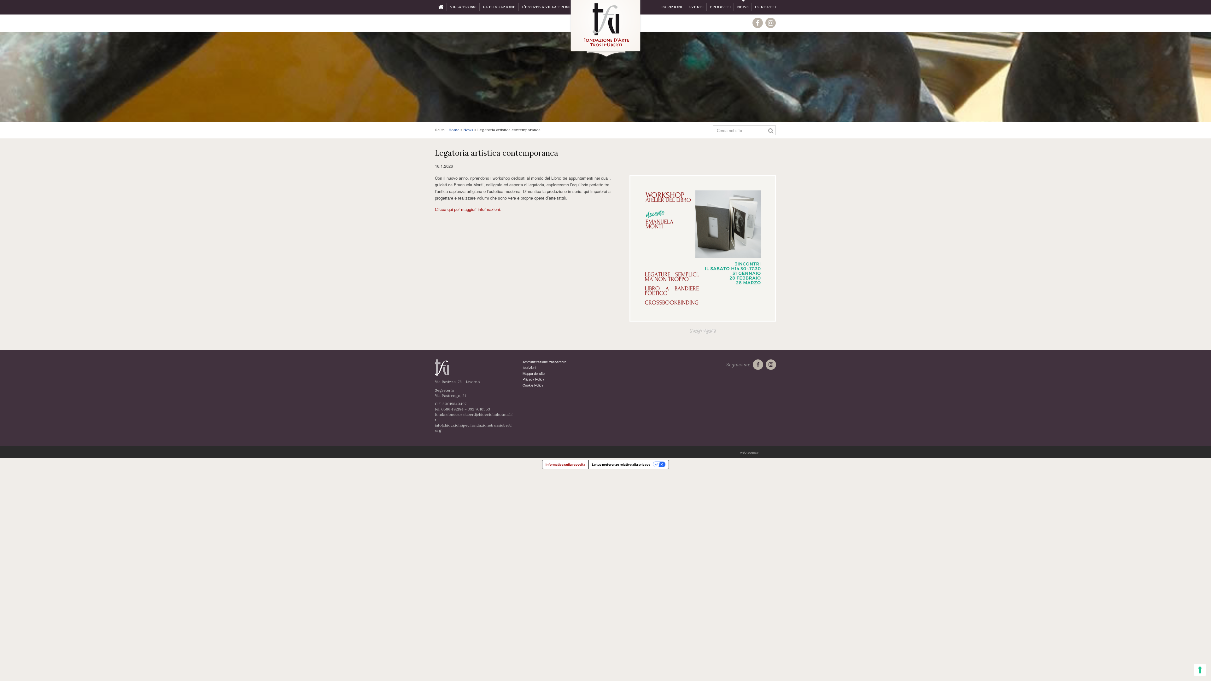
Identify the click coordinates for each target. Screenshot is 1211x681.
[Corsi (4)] (702, 248)
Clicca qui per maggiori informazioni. (468, 209)
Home (453, 129)
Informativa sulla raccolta (565, 464)
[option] (605, 77)
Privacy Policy (533, 378)
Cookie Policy (533, 384)
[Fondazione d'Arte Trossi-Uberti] (605, 28)
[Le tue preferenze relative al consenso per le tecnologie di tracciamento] (1200, 670)
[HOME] (441, 7)
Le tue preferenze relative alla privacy (621, 464)
